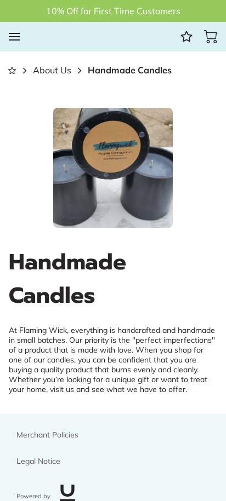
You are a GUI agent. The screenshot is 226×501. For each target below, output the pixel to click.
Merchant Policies (47, 435)
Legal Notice (38, 461)
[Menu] (14, 37)
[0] (210, 36)
